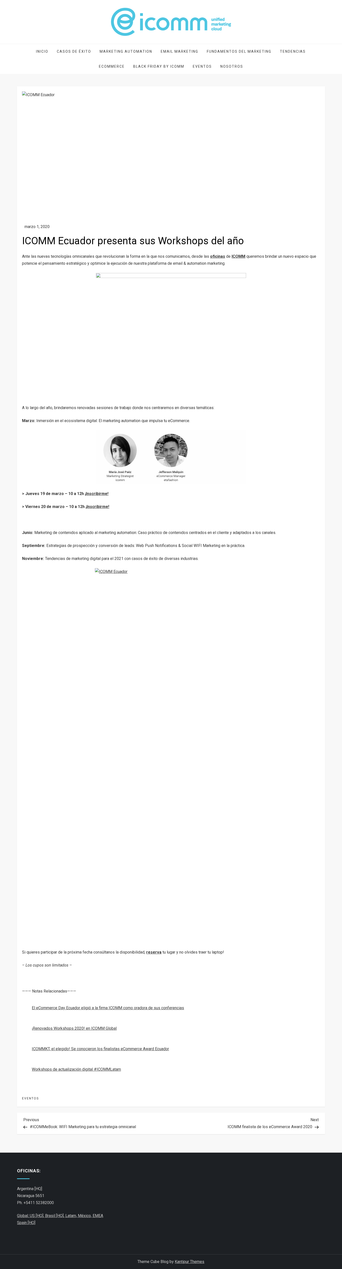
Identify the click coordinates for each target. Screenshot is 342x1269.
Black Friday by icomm (158, 66)
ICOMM (238, 256)
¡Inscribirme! (96, 493)
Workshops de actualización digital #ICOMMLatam (76, 1069)
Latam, (71, 1215)
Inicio (42, 51)
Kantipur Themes (189, 1261)
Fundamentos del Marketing (239, 51)
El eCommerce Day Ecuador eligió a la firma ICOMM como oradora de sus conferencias (108, 1008)
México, (85, 1215)
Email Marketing (179, 51)
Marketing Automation (126, 51)
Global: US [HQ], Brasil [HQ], (41, 1215)
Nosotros (231, 66)
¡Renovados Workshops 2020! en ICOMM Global (74, 1028)
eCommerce (112, 66)
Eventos (202, 66)
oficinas (217, 256)
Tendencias (293, 51)
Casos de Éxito (74, 51)
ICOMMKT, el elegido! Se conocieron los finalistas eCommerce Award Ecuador (100, 1048)
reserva (153, 952)
